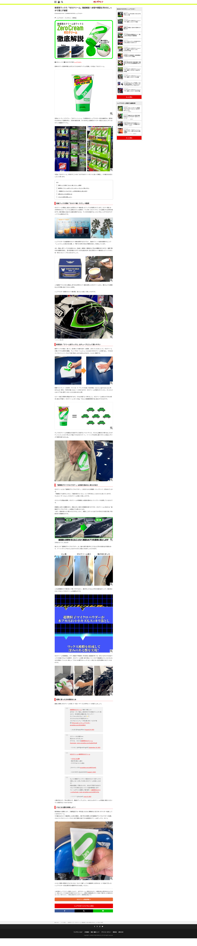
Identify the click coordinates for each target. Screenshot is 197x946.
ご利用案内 (86, 932)
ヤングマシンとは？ (78, 932)
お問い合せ (120, 932)
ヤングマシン (68, 18)
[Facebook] (65, 910)
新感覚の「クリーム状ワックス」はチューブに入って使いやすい (72, 188)
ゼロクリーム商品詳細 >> (84, 899)
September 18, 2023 (94, 747)
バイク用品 (63, 922)
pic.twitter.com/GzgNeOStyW (88, 743)
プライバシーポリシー (106, 932)
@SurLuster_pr (76, 723)
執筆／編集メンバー (95, 932)
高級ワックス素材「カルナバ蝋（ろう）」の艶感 (68, 185)
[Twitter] (84, 910)
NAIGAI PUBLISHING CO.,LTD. (97, 935)
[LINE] (103, 910)
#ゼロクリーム (74, 754)
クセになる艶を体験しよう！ (64, 197)
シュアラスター (60, 18)
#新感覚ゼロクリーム (76, 710)
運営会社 (115, 932)
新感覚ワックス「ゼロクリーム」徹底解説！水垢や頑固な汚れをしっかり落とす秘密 (85, 922)
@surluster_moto (75, 743)
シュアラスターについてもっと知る (84, 906)
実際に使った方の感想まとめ (64, 194)
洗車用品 (74, 18)
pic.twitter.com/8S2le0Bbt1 (78, 725)
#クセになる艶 (75, 759)
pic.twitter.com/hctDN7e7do (91, 792)
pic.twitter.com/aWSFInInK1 (88, 767)
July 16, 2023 (87, 796)
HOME (57, 922)
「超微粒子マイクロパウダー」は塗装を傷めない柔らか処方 (71, 191)
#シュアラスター (85, 723)
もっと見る (129, 97)
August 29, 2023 (89, 729)
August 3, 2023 (91, 772)
